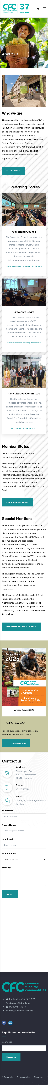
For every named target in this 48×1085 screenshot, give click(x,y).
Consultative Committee (24, 393)
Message (6, 867)
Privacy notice (23, 1077)
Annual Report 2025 (24, 710)
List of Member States (17, 502)
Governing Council (24, 231)
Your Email (7, 839)
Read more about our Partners (21, 626)
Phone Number (9, 825)
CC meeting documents (22, 428)
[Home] (16, 8)
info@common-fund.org (21, 1011)
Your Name (7, 810)
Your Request (9, 853)
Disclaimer (39, 1077)
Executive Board (24, 311)
